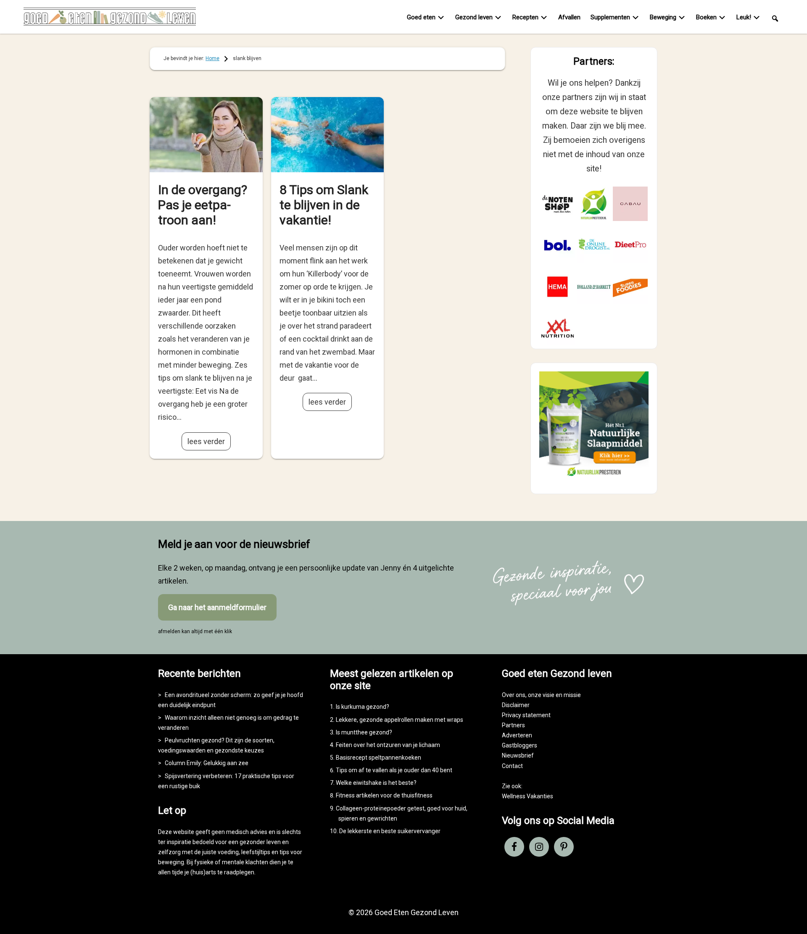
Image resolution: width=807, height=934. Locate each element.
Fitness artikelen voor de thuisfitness (384, 795)
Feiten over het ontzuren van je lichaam (388, 745)
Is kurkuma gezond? (362, 706)
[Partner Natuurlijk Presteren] (594, 204)
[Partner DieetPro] (630, 245)
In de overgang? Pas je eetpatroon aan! (202, 204)
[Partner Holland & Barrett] (594, 287)
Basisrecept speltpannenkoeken (378, 757)
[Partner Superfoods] (630, 287)
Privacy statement (526, 715)
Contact (512, 766)
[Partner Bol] (557, 245)
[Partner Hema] (557, 287)
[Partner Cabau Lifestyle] (630, 204)
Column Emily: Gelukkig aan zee (206, 763)
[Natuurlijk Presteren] (594, 478)
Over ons (513, 695)
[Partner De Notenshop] (557, 204)
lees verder (206, 441)
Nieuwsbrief (518, 755)
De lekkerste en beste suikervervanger (389, 831)
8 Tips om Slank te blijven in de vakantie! (324, 204)
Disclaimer (516, 705)
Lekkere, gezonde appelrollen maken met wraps (399, 719)
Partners (513, 725)
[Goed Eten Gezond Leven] (110, 18)
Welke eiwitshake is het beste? (376, 782)
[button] (775, 18)
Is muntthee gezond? (364, 732)
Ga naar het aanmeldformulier (217, 607)
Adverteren (517, 735)
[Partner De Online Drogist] (594, 245)
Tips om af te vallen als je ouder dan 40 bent (394, 770)
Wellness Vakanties (527, 796)
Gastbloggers (519, 745)
